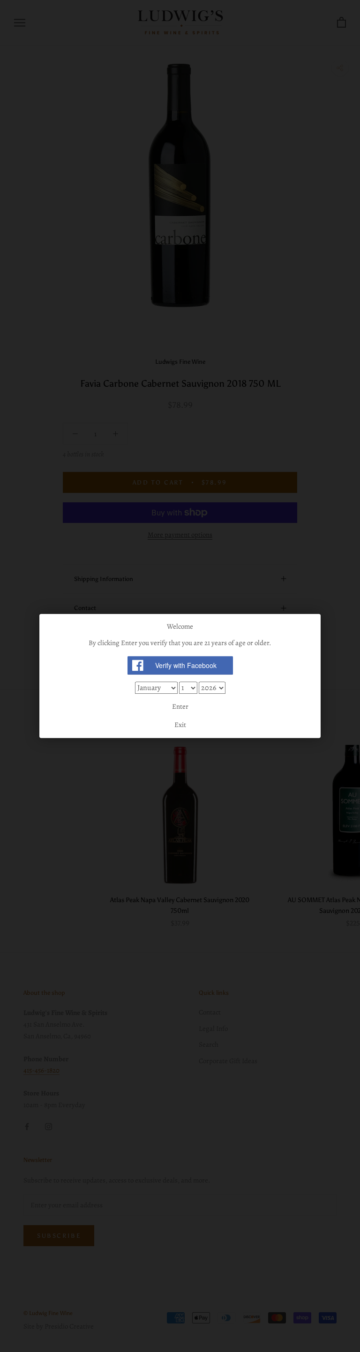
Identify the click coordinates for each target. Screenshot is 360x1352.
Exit (180, 725)
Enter (180, 706)
